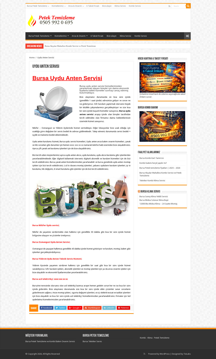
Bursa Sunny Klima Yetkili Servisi (153, 196)
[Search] (188, 6)
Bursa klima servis (150, 191)
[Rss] (169, 6)
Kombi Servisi (135, 6)
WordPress (165, 354)
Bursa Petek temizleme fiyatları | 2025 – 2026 (159, 168)
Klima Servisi (120, 6)
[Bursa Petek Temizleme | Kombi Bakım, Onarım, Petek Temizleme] (52, 20)
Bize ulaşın (106, 6)
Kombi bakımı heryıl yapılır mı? (153, 163)
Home (32, 57)
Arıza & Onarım (75, 6)
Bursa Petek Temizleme (37, 6)
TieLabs (187, 354)
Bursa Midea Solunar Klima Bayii (153, 200)
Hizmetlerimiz (58, 6)
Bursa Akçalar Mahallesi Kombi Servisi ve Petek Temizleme (70, 46)
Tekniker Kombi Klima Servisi (152, 180)
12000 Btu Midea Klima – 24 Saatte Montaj (158, 204)
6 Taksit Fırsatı (92, 6)
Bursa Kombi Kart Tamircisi (151, 158)
